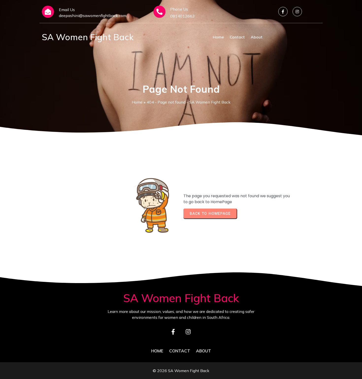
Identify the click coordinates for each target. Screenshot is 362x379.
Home (137, 102)
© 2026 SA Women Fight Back (181, 370)
